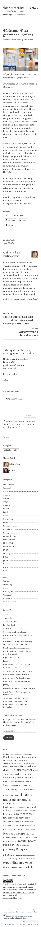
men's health (8, 547)
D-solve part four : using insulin (16, 648)
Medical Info (8, 543)
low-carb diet (10, 814)
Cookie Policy (21, 918)
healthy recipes (15, 804)
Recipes (6, 564)
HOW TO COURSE (11, 668)
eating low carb (17, 778)
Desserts (33, 766)
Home (5, 661)
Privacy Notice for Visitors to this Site (19, 689)
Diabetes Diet (13, 8)
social (5, 578)
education (7, 505)
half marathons (15, 795)
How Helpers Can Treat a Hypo (16, 664)
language (22, 807)
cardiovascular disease (11, 763)
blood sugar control (13, 757)
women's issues (9, 602)
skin (5, 571)
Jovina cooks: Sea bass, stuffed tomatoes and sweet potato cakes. (18, 318)
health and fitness (14, 799)
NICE (5, 550)
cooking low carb (24, 766)
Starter (6, 581)
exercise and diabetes (22, 782)
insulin (11, 243)
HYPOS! (6, 685)
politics (6, 560)
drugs (5, 502)
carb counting (23, 760)
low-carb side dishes (19, 822)
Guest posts (8, 519)
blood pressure (26, 754)
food (6, 789)
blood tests (7, 760)
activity (7, 754)
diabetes (8, 770)
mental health (27, 841)
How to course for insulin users (16, 678)
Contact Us (7, 629)
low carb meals (30, 829)
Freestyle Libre (17, 790)
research (7, 567)
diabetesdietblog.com (12, 898)
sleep (5, 574)
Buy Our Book (9, 625)
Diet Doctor (13, 774)
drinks (6, 498)
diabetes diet (23, 770)
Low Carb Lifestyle (11, 536)
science (28, 855)
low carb (11, 825)
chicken (27, 763)
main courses (10, 841)
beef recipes (15, 754)
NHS (5, 845)
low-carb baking (18, 810)
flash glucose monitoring (21, 785)
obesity (15, 845)
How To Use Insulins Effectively (16, 682)
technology (13, 859)
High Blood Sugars (11, 657)
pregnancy (24, 845)
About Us (8, 618)
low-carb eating (11, 818)
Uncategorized (9, 591)
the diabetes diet (26, 859)
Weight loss (29, 867)
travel (5, 588)
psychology (9, 849)
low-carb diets (26, 813)
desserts (6, 495)
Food (5, 512)
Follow (8, 738)
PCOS (5, 557)
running (21, 855)
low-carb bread (30, 810)
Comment (29, 415)
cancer (16, 760)
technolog (7, 585)
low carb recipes (15, 833)
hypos (33, 804)
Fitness (6, 509)
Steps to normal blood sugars (15, 698)
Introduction (8, 529)
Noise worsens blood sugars (28, 332)
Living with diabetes (11, 533)
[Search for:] (15, 437)
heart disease (26, 804)
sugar (5, 859)
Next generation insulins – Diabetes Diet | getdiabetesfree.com (16, 362)
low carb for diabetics (23, 825)
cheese (21, 763)
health (12, 240)
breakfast (7, 488)
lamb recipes (13, 807)
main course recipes (28, 837)
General (6, 516)
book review (8, 485)
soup (33, 855)
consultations (13, 766)
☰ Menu (34, 8)
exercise (8, 781)
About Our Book (10, 622)
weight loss (8, 598)
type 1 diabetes (13, 862)
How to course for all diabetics (16, 675)
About (5, 615)
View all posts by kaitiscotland (25, 299)
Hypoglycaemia (10, 526)
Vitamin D (7, 595)
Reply (14, 368)
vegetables (17, 867)
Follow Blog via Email (12, 715)
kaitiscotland (28, 40)
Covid (5, 491)
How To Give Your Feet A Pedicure (19, 671)
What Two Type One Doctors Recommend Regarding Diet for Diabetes (15, 704)
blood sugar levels (29, 757)
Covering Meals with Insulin (15, 632)
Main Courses (9, 540)
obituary (6, 554)
